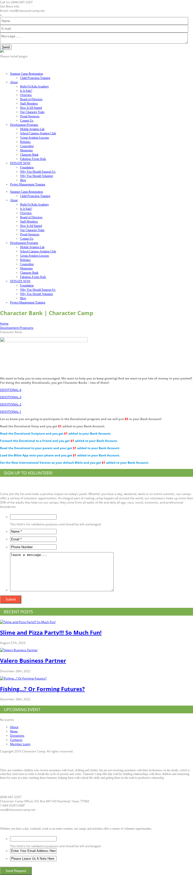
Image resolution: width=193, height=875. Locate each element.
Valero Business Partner (33, 660)
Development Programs (24, 125)
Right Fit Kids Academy (34, 86)
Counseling (27, 146)
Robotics (25, 142)
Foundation (27, 167)
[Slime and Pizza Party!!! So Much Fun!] (28, 622)
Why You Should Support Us (38, 171)
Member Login (20, 744)
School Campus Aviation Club (38, 133)
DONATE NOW (20, 163)
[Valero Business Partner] (19, 650)
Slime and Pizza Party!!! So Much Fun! (51, 632)
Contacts (16, 740)
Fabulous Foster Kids (33, 159)
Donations (17, 735)
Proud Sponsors (29, 116)
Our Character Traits (32, 112)
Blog (23, 180)
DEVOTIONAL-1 (10, 412)
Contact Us (26, 120)
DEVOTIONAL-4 (10, 390)
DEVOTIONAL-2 (10, 404)
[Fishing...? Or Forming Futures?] (23, 678)
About (14, 82)
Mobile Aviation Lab (32, 129)
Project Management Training (27, 184)
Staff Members (29, 103)
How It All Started (31, 108)
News (14, 731)
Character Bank (29, 154)
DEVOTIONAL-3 (10, 397)
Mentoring (26, 150)
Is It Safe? (26, 90)
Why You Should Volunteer (36, 176)
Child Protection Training (35, 78)
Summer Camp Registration (26, 73)
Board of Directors (31, 99)
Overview (26, 95)
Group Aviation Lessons (34, 137)
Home (4, 323)
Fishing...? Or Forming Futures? (42, 689)
